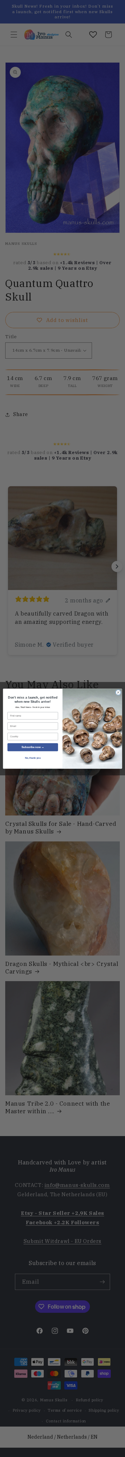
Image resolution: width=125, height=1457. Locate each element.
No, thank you (33, 757)
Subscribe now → (33, 747)
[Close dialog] (118, 692)
